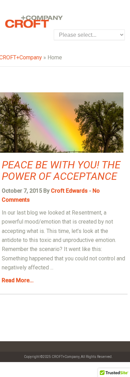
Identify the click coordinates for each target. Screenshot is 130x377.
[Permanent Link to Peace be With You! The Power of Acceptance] (61, 151)
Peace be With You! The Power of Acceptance (61, 170)
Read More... (18, 280)
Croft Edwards (69, 190)
